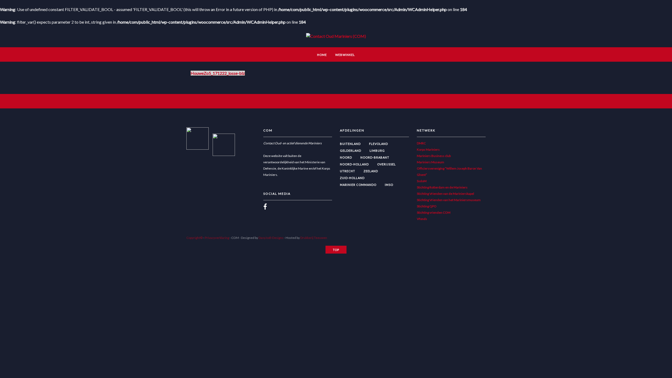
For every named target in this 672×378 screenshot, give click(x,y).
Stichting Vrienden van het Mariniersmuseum (449, 200)
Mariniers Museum (430, 162)
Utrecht (347, 171)
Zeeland (371, 171)
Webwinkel (345, 54)
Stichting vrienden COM (433, 212)
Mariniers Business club (434, 156)
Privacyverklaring (217, 238)
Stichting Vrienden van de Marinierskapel (445, 194)
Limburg (377, 150)
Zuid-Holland (352, 178)
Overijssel (386, 164)
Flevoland (378, 143)
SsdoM (422, 181)
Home (322, 54)
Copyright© (194, 238)
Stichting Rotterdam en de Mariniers (442, 187)
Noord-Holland (354, 164)
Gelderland (350, 150)
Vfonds (422, 219)
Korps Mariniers (428, 149)
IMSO (389, 184)
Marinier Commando (358, 184)
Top (336, 249)
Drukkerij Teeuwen (313, 238)
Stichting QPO (427, 206)
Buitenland (350, 143)
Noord (346, 157)
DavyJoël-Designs (271, 238)
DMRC (421, 143)
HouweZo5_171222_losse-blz (218, 73)
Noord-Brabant (374, 157)
